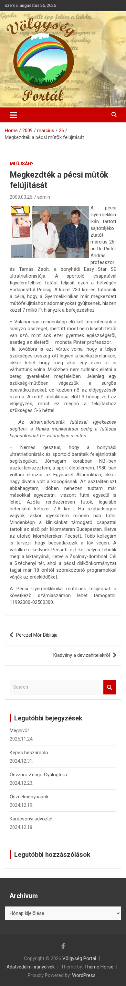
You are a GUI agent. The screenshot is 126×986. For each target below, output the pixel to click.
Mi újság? (22, 163)
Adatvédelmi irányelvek (30, 967)
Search (109, 687)
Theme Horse (98, 967)
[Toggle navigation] (13, 114)
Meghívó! (19, 730)
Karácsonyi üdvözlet (31, 819)
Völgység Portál (79, 958)
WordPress (84, 975)
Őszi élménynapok (29, 797)
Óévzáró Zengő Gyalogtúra (38, 775)
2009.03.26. (21, 197)
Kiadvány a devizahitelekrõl (81, 655)
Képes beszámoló (29, 752)
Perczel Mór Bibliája (37, 635)
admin (43, 197)
